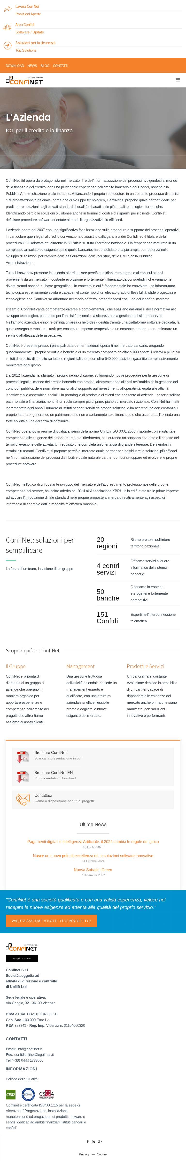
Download (15, 66)
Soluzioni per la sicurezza (35, 42)
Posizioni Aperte (28, 14)
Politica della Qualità (22, 1079)
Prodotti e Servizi (145, 666)
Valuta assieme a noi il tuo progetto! (51, 921)
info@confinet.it (29, 1049)
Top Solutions (26, 50)
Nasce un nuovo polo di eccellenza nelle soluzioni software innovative (93, 856)
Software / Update (30, 32)
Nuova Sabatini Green (93, 870)
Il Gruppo (16, 666)
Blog (45, 66)
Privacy (84, 1154)
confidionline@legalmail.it (34, 1054)
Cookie (102, 1154)
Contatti (60, 66)
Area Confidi (25, 24)
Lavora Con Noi (27, 6)
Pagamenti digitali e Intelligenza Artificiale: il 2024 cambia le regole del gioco (93, 842)
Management (80, 666)
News (32, 66)
